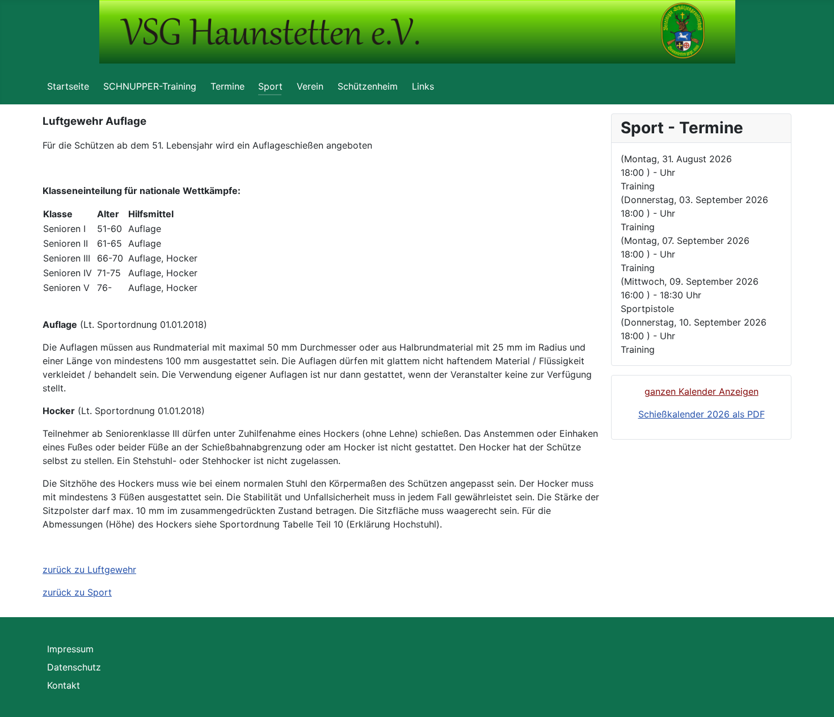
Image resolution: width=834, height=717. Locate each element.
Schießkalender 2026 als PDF (701, 414)
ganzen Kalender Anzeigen (702, 391)
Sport (270, 86)
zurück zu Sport (77, 592)
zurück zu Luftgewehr (89, 569)
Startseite (68, 86)
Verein (310, 86)
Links (423, 86)
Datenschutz (74, 667)
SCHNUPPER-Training (149, 86)
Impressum (70, 649)
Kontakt (63, 685)
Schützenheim (368, 86)
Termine (227, 86)
